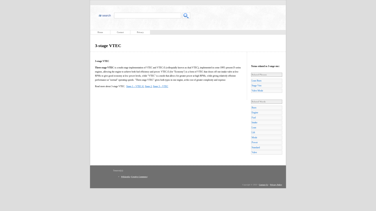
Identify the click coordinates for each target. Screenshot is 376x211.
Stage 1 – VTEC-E (135, 86)
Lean (254, 127)
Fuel (254, 117)
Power (255, 142)
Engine (255, 112)
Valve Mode (257, 90)
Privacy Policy (276, 185)
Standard (256, 147)
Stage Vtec (257, 85)
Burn (254, 107)
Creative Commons (139, 177)
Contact (120, 32)
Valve (254, 152)
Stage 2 (148, 86)
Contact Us (263, 185)
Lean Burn (256, 80)
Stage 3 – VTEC (160, 86)
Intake (254, 122)
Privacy (140, 32)
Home (100, 32)
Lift (253, 132)
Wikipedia (125, 177)
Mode (254, 137)
